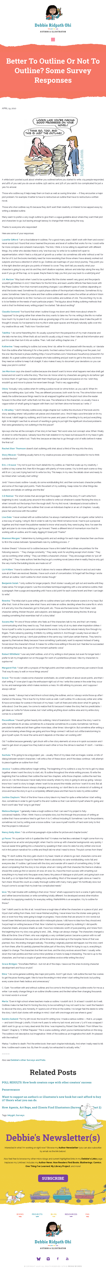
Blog (54, 1214)
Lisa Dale (7, 517)
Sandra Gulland (10, 1019)
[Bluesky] (39, 1259)
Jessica (6, 769)
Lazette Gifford (10, 240)
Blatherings (86, 1162)
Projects (37, 1214)
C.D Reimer (8, 496)
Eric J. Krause (9, 465)
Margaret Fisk (9, 668)
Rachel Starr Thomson (14, 448)
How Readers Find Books (66, 1162)
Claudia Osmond (10, 311)
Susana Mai (8, 622)
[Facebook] (58, 1259)
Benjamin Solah (10, 583)
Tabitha (6, 333)
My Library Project (60, 1166)
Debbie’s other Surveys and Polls (28, 1060)
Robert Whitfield (10, 654)
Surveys (20, 1115)
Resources (71, 1214)
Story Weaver (9, 455)
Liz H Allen (7, 569)
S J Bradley (8, 410)
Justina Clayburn (10, 797)
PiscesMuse (8, 720)
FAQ (87, 1214)
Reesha (6, 601)
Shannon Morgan (11, 538)
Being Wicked (75, 1266)
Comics (97, 1162)
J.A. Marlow (8, 279)
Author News (45, 1162)
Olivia (5, 389)
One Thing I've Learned (37, 1166)
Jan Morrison (8, 371)
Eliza (4, 974)
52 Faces (6, 838)
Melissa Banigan (10, 811)
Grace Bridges (9, 964)
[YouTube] (67, 1259)
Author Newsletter (69, 1147)
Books (20, 1214)
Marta (5, 1001)
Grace (5, 678)
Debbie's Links (89, 1159)
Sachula (6, 755)
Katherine (7, 346)
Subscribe (53, 1178)
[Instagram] (48, 1259)
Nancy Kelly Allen (11, 832)
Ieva (4, 892)
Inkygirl (11, 1115)
